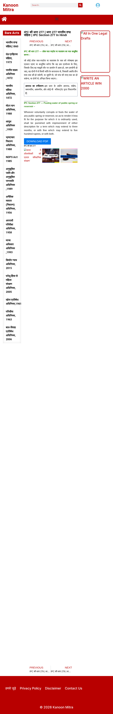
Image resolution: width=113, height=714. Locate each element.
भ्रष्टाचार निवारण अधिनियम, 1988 (11, 143)
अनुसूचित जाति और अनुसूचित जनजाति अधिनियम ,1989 (10, 178)
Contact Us (73, 688)
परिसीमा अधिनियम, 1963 (11, 315)
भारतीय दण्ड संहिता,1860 (12, 44)
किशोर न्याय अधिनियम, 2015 (11, 264)
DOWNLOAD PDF (37, 141)
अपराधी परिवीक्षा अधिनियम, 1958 (11, 226)
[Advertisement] (51, 288)
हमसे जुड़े (10, 688)
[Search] (80, 5)
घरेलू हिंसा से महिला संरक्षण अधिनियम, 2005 (12, 283)
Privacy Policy (30, 688)
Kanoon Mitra (10, 7)
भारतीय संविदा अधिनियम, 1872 (11, 91)
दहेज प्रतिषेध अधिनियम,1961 (13, 301)
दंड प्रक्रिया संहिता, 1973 (12, 58)
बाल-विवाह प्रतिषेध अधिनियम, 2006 (11, 333)
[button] (56, 19)
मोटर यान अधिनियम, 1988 (11, 109)
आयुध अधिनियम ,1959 (10, 125)
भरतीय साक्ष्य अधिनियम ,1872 (12, 74)
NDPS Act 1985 (12, 159)
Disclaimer (53, 688)
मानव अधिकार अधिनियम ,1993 (10, 246)
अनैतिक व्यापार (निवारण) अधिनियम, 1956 (11, 204)
